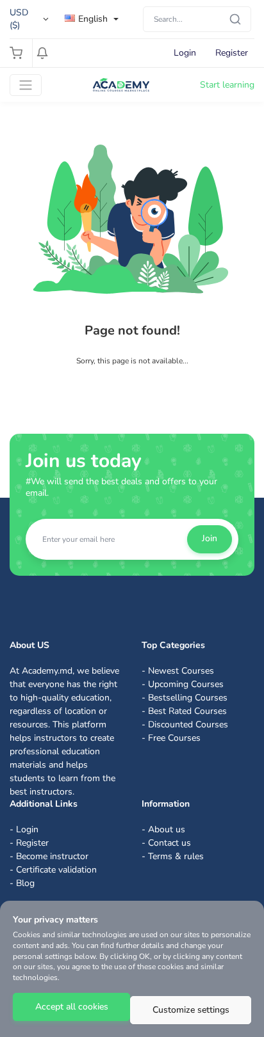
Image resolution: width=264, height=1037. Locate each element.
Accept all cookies (71, 1007)
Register (231, 53)
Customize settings (191, 1010)
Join (209, 538)
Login (185, 53)
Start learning (227, 85)
